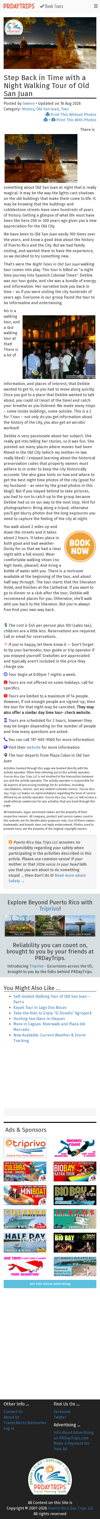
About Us (11, 1417)
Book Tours (53, 6)
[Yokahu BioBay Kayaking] (75, 1243)
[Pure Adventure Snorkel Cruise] (75, 1148)
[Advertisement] (50, 1076)
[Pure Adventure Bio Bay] (75, 1195)
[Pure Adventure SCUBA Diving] (25, 1266)
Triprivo (49, 908)
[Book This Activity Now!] (80, 546)
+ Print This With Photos (72, 120)
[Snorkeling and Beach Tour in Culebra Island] (25, 1219)
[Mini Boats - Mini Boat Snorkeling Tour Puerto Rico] (25, 1195)
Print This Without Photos (73, 114)
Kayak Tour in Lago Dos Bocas (40, 1007)
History (28, 109)
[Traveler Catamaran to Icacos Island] (75, 1219)
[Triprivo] (25, 1148)
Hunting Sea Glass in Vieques (39, 1018)
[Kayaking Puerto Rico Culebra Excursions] (25, 1171)
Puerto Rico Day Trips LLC (70, 1508)
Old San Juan (47, 109)
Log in (9, 1428)
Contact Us (13, 1411)
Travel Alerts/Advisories (25, 1423)
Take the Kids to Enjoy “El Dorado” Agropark (52, 1013)
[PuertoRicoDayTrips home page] (14, 27)
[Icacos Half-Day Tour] (25, 1243)
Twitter (60, 1417)
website (34, 747)
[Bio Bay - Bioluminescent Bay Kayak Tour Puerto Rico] (75, 1171)
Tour (65, 109)
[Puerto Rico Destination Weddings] (75, 1266)
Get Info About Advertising (50, 1284)
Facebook (62, 1411)
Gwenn (29, 103)
